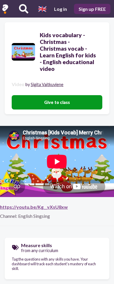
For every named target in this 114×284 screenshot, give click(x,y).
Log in (60, 9)
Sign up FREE (92, 9)
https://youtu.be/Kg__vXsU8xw (34, 207)
